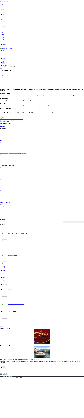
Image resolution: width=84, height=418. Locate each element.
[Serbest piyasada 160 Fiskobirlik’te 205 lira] (4, 317)
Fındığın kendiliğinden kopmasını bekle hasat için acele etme (16, 240)
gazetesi (8, 116)
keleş (20, 116)
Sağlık (4, 278)
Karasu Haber (11, 116)
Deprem (4, 285)
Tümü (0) (1, 326)
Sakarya (3, 7)
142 (1, 116)
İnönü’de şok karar (3, 190)
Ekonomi (3, 26)
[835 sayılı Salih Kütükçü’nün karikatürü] (4, 261)
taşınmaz (31, 116)
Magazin (4, 281)
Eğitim (3, 24)
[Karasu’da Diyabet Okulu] (8, 176)
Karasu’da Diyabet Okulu (4, 177)
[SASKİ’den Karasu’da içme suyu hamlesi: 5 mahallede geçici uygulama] (8, 151)
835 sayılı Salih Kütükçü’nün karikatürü (13, 255)
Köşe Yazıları (4, 21)
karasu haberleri (16, 116)
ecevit (6, 116)
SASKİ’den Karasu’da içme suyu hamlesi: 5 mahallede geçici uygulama (13, 153)
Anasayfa (1, 67)
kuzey (22, 116)
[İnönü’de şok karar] (8, 188)
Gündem (3, 4)
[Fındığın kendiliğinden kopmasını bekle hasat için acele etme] (4, 246)
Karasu (3, 9)
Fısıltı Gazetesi (5, 284)
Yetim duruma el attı (5, 216)
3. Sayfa (3, 60)
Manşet (4, 280)
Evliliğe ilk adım (3, 140)
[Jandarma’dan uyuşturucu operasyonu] (8, 163)
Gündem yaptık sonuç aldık (5, 202)
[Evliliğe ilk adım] (4, 295)
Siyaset (3, 14)
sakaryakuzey (28, 116)
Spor (2, 19)
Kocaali (3, 59)
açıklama (3, 116)
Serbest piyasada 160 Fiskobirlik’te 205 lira (13, 311)
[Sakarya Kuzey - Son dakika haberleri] (6, 48)
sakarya (24, 116)
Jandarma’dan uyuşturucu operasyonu (7, 165)
